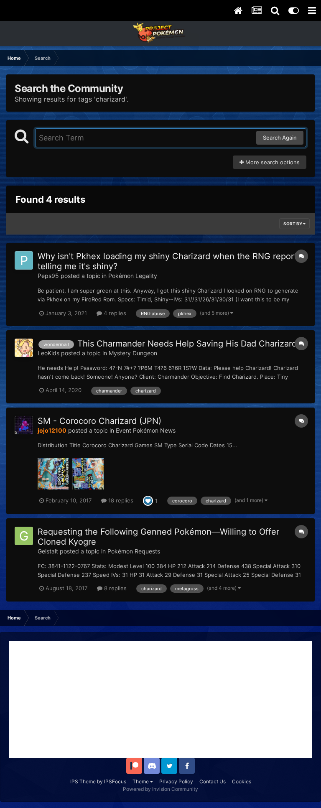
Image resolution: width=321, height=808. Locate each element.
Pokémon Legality (132, 275)
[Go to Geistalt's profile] (24, 536)
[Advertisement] (160, 699)
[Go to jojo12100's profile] (24, 425)
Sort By (293, 223)
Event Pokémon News (146, 430)
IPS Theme (83, 781)
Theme (141, 781)
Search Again (280, 137)
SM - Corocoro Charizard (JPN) (99, 421)
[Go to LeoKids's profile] (24, 348)
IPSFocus (115, 781)
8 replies (114, 588)
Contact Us (212, 781)
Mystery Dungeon (133, 353)
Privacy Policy (176, 781)
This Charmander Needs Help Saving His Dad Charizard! (188, 344)
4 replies (114, 313)
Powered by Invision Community (160, 789)
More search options (272, 162)
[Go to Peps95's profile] (24, 260)
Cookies (241, 781)
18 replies (120, 500)
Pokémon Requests (133, 551)
